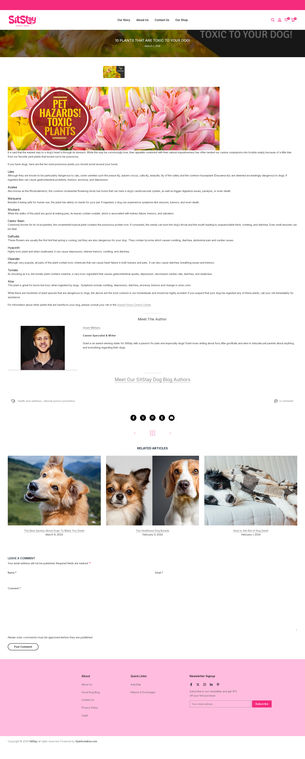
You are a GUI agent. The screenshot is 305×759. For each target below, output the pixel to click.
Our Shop (181, 20)
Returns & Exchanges (143, 692)
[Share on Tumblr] (162, 418)
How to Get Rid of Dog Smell (250, 530)
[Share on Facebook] (133, 418)
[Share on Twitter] (143, 418)
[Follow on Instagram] (204, 684)
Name (12, 572)
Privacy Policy (90, 707)
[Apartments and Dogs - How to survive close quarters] (170, 433)
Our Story (123, 20)
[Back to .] (152, 433)
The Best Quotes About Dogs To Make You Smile (54, 530)
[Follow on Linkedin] (211, 684)
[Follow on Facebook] (191, 684)
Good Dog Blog (91, 692)
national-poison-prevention (59, 400)
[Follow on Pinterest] (218, 684)
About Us (142, 20)
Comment (14, 588)
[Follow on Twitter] (197, 684)
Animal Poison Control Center (134, 304)
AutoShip (136, 684)
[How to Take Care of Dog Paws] (135, 433)
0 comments (286, 400)
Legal (85, 715)
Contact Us (162, 20)
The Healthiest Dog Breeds (152, 530)
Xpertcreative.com (86, 741)
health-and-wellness (29, 400)
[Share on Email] (172, 418)
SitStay (33, 741)
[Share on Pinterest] (152, 418)
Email (159, 572)
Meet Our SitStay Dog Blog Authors (152, 379)
